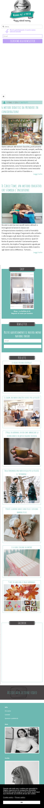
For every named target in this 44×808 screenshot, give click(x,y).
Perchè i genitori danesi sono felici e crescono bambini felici (22, 511)
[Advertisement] (22, 71)
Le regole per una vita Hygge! (22, 362)
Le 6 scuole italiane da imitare (21, 547)
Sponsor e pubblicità (11, 718)
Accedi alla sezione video (22, 692)
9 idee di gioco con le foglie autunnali (21, 582)
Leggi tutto (37, 174)
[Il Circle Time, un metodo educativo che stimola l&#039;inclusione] (22, 208)
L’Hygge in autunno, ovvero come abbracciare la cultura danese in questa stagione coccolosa (21, 434)
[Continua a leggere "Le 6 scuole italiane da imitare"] (22, 563)
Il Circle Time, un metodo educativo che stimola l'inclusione (22, 187)
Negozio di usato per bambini (22, 313)
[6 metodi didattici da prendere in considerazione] (22, 130)
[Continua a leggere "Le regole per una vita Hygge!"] (22, 378)
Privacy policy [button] (20, 797)
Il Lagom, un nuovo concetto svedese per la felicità (21, 397)
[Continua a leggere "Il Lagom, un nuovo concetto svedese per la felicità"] (22, 413)
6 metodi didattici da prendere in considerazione (20, 109)
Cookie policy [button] (8, 797)
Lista (16, 102)
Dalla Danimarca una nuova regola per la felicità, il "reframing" (21, 472)
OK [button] (22, 802)
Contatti (7, 715)
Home (10, 102)
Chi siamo (8, 711)
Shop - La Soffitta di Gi (22, 311)
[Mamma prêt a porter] (22, 11)
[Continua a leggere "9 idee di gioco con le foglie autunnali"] (22, 597)
